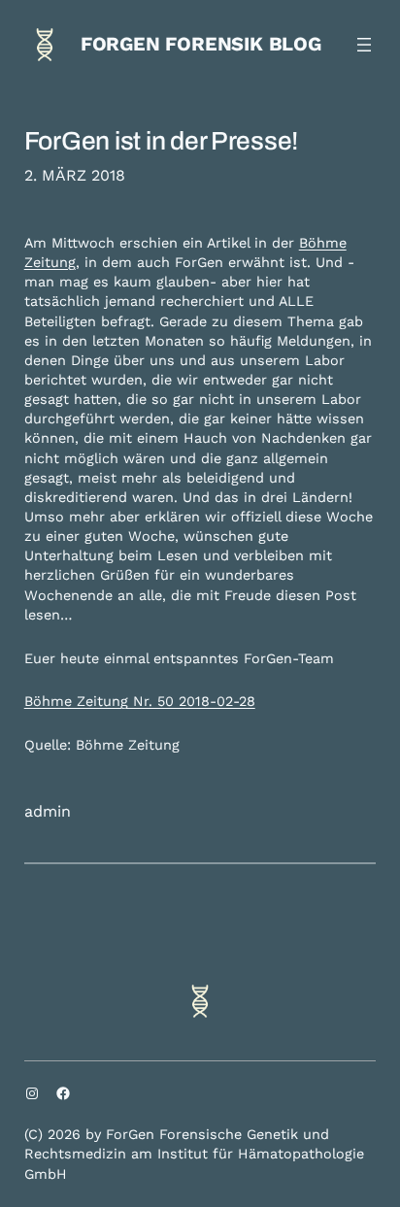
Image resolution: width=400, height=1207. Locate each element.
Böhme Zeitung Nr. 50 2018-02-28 (139, 701)
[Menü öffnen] (364, 44)
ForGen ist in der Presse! (161, 141)
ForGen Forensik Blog (201, 43)
